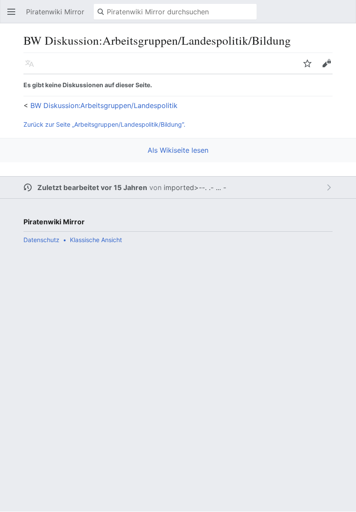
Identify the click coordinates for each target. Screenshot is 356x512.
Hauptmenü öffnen (14, 16)
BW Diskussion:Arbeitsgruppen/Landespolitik (104, 105)
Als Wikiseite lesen (178, 150)
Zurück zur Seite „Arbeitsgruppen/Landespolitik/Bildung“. (104, 124)
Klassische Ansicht (96, 239)
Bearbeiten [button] (329, 67)
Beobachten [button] (310, 67)
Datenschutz (41, 239)
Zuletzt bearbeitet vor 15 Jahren (92, 187)
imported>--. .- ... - (195, 187)
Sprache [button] (32, 67)
